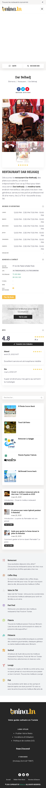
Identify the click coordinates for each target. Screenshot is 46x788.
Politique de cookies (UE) (24, 741)
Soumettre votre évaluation (24, 344)
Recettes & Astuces (34, 779)
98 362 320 (17, 277)
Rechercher (35, 66)
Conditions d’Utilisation (24, 737)
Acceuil (8, 779)
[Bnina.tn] (12, 9)
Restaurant (22, 82)
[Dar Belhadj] (9, 146)
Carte (14, 66)
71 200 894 (17, 274)
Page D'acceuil (23, 749)
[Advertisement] (23, 37)
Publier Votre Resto (24, 733)
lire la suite (9, 504)
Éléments (12, 82)
